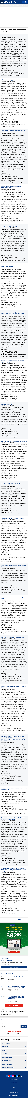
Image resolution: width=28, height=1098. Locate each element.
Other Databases (7, 1064)
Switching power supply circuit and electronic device (13, 686)
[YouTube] (9, 1076)
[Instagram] (13, 1076)
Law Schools (5, 1053)
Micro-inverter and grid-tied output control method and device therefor (13, 818)
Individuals (5, 1047)
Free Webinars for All (7, 973)
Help (14, 1087)
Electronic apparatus (6, 404)
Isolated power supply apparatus (10, 80)
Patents (6, 5)
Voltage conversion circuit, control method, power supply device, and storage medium (13, 312)
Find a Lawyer (5, 1020)
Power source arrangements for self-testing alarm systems (13, 566)
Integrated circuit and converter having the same (13, 597)
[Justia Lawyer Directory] (21, 1076)
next (19, 920)
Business (4, 1050)
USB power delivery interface (9, 226)
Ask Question (14, 967)
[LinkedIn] (7, 1076)
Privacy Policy (14, 1092)
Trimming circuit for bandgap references (12, 518)
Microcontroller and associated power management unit (11, 186)
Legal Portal (14, 1082)
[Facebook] (11, 1076)
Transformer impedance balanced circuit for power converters (13, 131)
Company (14, 1085)
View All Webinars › (14, 1005)
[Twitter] (19, 1076)
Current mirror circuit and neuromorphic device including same (14, 788)
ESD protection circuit (7, 36)
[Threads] (15, 1076)
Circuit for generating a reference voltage (12, 637)
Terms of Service (14, 1090)
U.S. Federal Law (7, 1057)
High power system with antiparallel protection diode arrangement (11, 484)
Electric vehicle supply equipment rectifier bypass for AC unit (12, 361)
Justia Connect (14, 1079)
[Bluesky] (17, 1076)
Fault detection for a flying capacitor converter (14, 441)
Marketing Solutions (8, 1067)
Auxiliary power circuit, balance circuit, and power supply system (13, 265)
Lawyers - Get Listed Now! (14, 1031)
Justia (2, 5)
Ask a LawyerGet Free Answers (6, 959)
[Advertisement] (14, 17)
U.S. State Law (6, 1060)
